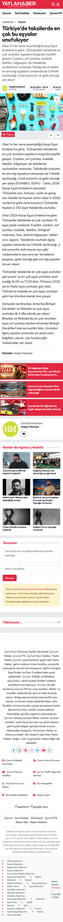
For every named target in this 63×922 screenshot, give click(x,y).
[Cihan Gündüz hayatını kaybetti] (16, 516)
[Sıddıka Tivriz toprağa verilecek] (46, 516)
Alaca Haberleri (14, 861)
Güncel (27, 880)
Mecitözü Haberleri (16, 889)
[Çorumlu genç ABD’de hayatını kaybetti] (16, 460)
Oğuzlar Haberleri (16, 892)
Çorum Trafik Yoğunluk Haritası (47, 773)
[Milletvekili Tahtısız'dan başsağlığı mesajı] (16, 486)
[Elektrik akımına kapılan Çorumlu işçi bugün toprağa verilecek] (46, 486)
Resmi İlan (22, 822)
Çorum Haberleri (15, 870)
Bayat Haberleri (15, 864)
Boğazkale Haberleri (17, 867)
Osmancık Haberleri (16, 899)
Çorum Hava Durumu (48, 760)
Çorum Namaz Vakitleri (12, 773)
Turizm (37, 908)
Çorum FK (56, 13)
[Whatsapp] (49, 750)
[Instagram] (31, 750)
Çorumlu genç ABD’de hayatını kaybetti (14, 472)
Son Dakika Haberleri (16, 794)
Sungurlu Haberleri (16, 908)
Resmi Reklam (38, 822)
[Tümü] (58, 622)
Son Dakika (22, 13)
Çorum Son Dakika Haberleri (21, 873)
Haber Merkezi (30, 426)
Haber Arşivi (43, 794)
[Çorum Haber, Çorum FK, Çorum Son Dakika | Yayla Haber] (19, 4)
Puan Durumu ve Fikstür (13, 785)
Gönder (9, 578)
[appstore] (21, 807)
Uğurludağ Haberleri (17, 911)
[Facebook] (13, 750)
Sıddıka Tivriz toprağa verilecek (44, 528)
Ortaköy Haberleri (16, 896)
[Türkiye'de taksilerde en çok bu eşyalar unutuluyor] (31, 112)
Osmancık (39, 13)
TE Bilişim (55, 887)
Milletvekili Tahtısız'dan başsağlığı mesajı (15, 499)
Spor (25, 905)
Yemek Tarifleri (14, 915)
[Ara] (53, 4)
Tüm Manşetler (44, 783)
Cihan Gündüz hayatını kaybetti (14, 528)
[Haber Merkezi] (10, 428)
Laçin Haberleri (35, 886)
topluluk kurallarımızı (33, 589)
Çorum (6, 13)
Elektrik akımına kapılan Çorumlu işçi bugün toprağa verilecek (46, 500)
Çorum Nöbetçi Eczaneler (12, 762)
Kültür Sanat (13, 886)
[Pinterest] (25, 750)
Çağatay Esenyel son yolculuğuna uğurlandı (44, 472)
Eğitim (38, 876)
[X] (19, 750)
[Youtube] (43, 750)
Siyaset (10, 905)
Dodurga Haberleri (16, 876)
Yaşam (22, 22)
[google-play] (39, 807)
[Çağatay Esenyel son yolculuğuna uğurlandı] (46, 460)
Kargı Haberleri (39, 883)
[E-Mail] (23, 434)
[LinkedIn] (37, 750)
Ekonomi (11, 880)
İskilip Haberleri (14, 883)
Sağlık (29, 902)
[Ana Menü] (58, 4)
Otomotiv (40, 899)
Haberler (8, 22)
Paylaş (9, 134)
